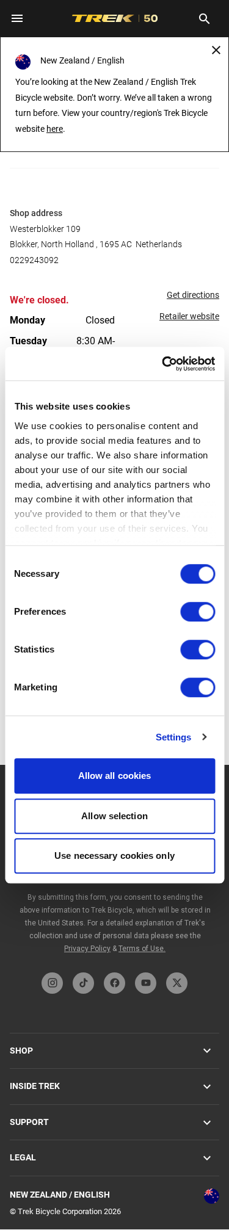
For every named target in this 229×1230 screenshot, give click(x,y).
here (54, 129)
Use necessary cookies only (114, 855)
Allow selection (114, 816)
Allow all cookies (114, 775)
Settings (174, 737)
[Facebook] (114, 983)
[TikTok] (83, 983)
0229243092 (34, 260)
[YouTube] (145, 983)
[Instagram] (52, 983)
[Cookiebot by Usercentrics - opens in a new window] (163, 364)
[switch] (197, 611)
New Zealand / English (60, 1194)
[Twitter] (176, 983)
